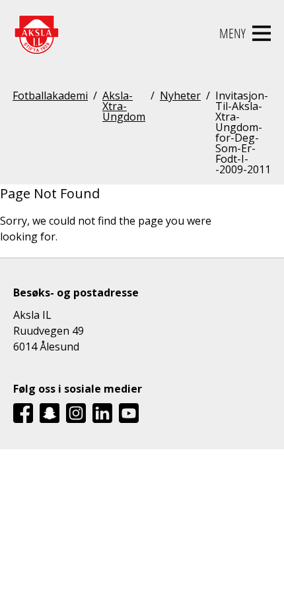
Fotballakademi (50, 96)
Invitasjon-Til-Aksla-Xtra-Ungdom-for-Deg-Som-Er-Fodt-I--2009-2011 (243, 132)
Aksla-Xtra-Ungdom (123, 107)
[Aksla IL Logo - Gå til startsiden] (36, 33)
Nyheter (180, 96)
